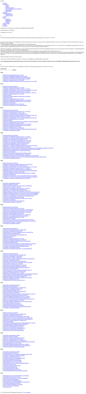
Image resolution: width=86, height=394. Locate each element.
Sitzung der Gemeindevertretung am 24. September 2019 (15, 234)
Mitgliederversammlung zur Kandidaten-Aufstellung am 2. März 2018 (18, 277)
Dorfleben (8, 22)
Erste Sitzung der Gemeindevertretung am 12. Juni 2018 (15, 265)
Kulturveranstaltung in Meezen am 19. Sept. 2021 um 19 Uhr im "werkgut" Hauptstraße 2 (22, 192)
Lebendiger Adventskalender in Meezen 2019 (13, 231)
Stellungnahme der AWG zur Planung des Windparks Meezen (16, 363)
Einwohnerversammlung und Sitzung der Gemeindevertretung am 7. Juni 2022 (19, 173)
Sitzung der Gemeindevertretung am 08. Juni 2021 (14, 197)
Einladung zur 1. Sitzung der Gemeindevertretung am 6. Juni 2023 (17, 146)
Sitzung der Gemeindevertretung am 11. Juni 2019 (14, 238)
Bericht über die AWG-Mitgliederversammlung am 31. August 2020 (17, 212)
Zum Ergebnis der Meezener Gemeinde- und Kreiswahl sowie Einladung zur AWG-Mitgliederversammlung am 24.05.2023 (28, 148)
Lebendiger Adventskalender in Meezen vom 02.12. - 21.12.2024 (17, 116)
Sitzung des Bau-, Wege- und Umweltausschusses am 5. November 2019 (18, 232)
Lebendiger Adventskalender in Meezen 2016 (13, 315)
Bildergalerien (8, 20)
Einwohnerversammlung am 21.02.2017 (12, 302)
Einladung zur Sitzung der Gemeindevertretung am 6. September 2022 (18, 169)
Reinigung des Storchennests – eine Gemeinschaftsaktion (15, 105)
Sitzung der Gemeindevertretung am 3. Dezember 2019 (15, 229)
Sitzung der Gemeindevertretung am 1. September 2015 (15, 340)
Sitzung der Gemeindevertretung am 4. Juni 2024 (14, 122)
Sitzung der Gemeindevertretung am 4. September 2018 (15, 261)
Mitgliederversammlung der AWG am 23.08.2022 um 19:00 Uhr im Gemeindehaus (20, 170)
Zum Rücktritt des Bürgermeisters (10, 242)
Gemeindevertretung (7, 13)
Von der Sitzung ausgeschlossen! (10, 366)
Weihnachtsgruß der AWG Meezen (11, 86)
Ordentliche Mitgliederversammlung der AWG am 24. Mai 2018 (17, 267)
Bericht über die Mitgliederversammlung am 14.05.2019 (15, 239)
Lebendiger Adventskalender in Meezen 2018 (13, 256)
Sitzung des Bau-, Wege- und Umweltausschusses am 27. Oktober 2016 (18, 317)
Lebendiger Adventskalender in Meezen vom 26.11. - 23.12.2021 (17, 188)
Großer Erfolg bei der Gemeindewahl (11, 385)
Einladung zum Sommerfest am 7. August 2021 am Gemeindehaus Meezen (19, 195)
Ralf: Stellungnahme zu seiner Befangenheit (12, 360)
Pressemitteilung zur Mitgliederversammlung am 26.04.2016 (16, 324)
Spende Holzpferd (7, 95)
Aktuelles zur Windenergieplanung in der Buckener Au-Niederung (17, 96)
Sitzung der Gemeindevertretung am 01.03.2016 (13, 326)
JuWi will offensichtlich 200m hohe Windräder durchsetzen (16, 370)
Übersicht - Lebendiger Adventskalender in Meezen (14, 337)
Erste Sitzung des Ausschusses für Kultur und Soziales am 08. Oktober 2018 (19, 258)
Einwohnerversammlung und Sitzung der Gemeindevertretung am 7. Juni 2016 (19, 322)
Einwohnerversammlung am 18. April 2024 (12, 126)
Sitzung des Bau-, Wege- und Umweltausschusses (14, 330)
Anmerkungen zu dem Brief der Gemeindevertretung (14, 327)
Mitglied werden (6, 23)
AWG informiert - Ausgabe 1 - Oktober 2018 (13, 257)
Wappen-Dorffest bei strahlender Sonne (12, 290)
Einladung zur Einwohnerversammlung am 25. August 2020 (16, 215)
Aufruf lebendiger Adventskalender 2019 (12, 233)
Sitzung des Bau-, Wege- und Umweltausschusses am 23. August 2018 (18, 262)
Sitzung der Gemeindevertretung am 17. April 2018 (14, 272)
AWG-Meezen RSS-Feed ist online (11, 368)
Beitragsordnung (9, 10)
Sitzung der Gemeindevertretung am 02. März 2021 (14, 200)
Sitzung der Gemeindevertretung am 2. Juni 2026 (14, 75)
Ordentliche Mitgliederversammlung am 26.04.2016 (14, 325)
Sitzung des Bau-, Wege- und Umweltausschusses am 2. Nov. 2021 (17, 190)
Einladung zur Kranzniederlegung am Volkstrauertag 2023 (15, 139)
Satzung (7, 6)
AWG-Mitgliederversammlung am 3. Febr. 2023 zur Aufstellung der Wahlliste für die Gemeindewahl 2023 (25, 156)
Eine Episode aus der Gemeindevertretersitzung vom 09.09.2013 (17, 381)
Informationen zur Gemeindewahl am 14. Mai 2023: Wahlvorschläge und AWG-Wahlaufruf (22, 149)
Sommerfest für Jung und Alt (9, 236)
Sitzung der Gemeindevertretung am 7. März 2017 (14, 300)
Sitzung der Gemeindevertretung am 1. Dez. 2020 (14, 208)
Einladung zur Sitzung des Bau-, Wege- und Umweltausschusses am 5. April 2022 (20, 175)
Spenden (4, 24)
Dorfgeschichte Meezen (8, 321)
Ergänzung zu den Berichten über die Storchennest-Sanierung (16, 246)
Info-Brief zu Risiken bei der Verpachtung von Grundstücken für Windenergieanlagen (21, 121)
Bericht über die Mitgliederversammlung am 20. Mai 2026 (15, 76)
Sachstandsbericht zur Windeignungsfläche (12, 380)
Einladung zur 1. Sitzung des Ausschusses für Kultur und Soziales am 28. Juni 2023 (20, 145)
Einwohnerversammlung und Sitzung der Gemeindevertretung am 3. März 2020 (20, 220)
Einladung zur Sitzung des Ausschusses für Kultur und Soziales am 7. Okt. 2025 (20, 92)
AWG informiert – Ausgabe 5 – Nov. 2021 (12, 187)
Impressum (5, 25)
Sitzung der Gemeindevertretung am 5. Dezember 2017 (15, 287)
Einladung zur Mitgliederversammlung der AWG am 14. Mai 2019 (17, 241)
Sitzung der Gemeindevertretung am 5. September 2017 (15, 291)
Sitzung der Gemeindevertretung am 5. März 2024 (14, 127)
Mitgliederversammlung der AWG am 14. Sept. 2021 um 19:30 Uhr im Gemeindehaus (21, 193)
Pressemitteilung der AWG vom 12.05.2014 (12, 361)
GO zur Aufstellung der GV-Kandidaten (14, 8)
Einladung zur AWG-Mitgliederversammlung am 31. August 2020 (17, 214)
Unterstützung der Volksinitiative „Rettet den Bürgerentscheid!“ (16, 142)
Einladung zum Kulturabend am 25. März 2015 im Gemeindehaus (17, 345)
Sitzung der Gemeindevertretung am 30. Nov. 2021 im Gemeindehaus (18, 185)
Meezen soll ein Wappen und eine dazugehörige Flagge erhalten (16, 316)
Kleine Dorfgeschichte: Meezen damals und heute (14, 305)
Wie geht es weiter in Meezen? (10, 364)
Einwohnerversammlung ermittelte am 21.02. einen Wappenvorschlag (18, 301)
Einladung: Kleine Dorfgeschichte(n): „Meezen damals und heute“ (17, 150)
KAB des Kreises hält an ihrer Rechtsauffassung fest (14, 358)
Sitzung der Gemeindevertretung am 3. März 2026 (14, 80)
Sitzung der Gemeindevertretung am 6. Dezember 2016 (15, 314)
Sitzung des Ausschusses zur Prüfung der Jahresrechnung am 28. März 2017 (19, 298)
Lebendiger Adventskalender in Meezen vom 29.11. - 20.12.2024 (17, 111)
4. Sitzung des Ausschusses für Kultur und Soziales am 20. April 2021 (18, 198)
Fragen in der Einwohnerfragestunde (11, 379)
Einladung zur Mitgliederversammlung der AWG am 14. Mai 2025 (17, 101)
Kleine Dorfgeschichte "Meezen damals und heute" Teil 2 (15, 276)
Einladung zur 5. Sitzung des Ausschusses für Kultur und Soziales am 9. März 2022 (20, 176)
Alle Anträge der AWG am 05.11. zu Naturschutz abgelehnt (16, 378)
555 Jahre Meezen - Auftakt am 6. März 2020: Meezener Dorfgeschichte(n (19, 219)
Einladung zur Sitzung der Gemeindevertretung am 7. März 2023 (17, 154)
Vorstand (7, 5)
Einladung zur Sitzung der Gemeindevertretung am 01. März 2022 (17, 178)
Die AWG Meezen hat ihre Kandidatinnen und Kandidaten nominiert (17, 153)
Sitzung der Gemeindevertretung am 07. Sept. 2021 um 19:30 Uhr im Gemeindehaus (21, 194)
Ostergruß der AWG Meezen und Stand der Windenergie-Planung (17, 78)
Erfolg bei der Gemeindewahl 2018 (11, 268)
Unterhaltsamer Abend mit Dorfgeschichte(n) (13, 303)
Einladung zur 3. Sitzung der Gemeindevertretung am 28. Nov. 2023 (17, 137)
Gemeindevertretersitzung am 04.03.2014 (12, 365)
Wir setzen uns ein (7, 387)
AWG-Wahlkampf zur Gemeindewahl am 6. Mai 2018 (15, 271)
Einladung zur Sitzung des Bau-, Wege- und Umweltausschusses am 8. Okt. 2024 (20, 117)
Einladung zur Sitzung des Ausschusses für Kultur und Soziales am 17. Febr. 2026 (20, 81)
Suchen (14, 69)
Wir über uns (5, 4)
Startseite (5, 3)
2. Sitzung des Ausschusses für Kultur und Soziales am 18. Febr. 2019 (18, 244)
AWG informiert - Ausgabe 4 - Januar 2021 (12, 202)
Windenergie (8, 21)
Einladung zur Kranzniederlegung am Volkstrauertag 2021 (15, 189)
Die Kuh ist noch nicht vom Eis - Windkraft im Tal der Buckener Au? (18, 270)
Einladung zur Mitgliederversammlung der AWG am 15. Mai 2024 (17, 125)
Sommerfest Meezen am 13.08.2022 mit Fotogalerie (14, 171)
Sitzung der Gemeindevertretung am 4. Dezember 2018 (15, 254)
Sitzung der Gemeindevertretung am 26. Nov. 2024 (14, 112)
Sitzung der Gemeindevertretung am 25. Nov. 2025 (14, 87)
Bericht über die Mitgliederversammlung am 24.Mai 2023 (15, 144)
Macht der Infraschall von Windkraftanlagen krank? (14, 346)
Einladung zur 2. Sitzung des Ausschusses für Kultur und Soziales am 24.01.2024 (20, 129)
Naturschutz (8, 19)
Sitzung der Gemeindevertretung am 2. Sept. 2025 (14, 93)
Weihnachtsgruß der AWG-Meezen (11, 253)
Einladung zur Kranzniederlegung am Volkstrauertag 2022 (15, 165)
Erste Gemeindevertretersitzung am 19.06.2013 (13, 384)
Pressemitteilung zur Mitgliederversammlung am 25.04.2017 (16, 295)
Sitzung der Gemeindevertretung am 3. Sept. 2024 (14, 119)
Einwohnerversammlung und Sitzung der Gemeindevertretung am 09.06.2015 (19, 341)
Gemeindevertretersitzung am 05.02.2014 (12, 369)
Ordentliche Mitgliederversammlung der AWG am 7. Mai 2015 (16, 344)
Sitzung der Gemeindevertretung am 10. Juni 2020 (14, 217)
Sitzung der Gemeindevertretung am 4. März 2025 (14, 103)
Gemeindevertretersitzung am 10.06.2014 (12, 359)
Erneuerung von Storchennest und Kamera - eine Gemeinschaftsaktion (18, 248)
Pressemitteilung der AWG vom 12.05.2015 (12, 342)
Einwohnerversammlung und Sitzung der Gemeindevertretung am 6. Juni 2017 (19, 293)
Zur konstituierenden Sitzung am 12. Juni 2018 (13, 263)
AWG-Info (5, 12)
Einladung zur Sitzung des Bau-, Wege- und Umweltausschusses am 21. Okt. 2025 (20, 90)
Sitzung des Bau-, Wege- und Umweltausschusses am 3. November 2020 (18, 209)
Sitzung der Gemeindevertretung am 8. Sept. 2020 (14, 213)
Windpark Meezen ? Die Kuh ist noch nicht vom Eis (14, 280)
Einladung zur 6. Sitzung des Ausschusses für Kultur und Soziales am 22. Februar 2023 (21, 155)
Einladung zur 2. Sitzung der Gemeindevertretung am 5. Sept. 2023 (17, 141)
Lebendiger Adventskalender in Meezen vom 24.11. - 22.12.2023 (17, 136)
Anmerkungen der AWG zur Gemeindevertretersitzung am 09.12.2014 (18, 354)
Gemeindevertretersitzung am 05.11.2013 (12, 376)
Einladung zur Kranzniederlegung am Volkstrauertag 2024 (15, 114)
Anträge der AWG (9, 15)
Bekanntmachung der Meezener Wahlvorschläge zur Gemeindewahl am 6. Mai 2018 (21, 273)
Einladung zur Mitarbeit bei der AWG (11, 278)
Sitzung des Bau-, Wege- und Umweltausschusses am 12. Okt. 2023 (17, 140)
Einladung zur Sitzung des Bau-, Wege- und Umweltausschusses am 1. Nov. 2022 (20, 166)
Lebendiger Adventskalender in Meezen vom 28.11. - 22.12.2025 (17, 88)
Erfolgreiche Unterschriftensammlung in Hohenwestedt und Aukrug (17, 306)
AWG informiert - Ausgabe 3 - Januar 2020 (12, 222)
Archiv (4, 17)
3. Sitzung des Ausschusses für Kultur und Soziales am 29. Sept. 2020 (18, 210)
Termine (4, 16)
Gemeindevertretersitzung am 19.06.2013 (12, 383)
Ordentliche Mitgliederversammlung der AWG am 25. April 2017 (17, 296)
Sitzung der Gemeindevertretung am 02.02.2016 (13, 329)
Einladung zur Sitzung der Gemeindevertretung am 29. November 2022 (18, 164)
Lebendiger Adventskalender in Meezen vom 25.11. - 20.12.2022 (17, 168)
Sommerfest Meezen (8, 97)
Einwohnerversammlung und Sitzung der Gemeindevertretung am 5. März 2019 (20, 243)
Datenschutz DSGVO (10, 7)
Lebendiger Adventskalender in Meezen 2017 (13, 288)
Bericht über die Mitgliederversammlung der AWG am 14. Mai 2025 (17, 100)
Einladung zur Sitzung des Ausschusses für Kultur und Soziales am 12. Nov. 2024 (20, 115)
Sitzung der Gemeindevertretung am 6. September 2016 (15, 320)
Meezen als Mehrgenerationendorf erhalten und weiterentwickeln (17, 297)
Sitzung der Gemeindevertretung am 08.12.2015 (13, 339)
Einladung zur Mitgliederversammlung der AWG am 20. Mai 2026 (17, 77)
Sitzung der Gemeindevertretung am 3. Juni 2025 (14, 98)
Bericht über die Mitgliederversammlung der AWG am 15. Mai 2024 (17, 124)
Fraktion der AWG (9, 14)
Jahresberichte (8, 11)
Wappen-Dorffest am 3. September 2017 (12, 292)
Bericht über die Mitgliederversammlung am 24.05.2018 (15, 266)
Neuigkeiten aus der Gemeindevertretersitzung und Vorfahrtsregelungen (18, 319)
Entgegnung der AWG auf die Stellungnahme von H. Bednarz (16, 375)
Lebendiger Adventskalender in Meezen (12, 130)
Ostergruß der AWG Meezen (9, 102)
